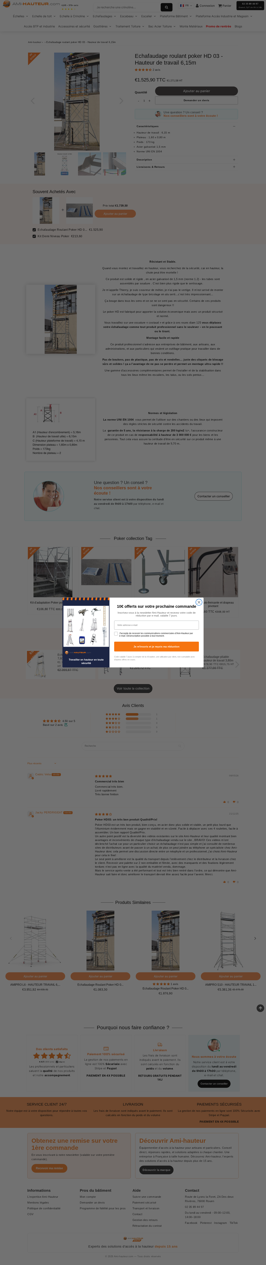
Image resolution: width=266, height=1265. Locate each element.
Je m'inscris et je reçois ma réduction (157, 646)
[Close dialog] (199, 602)
